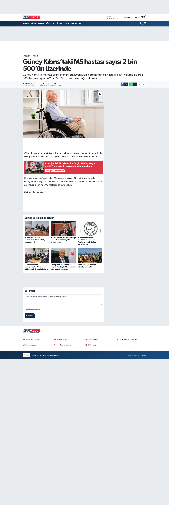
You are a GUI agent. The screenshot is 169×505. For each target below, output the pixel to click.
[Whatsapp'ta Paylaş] (131, 84)
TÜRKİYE (50, 24)
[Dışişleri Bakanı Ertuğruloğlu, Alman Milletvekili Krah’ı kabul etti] (37, 256)
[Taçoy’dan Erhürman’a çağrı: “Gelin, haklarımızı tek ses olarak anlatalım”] (63, 256)
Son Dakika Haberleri (64, 345)
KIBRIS (26, 24)
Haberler (26, 56)
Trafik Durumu (93, 339)
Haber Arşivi (92, 345)
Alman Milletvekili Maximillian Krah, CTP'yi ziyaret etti (35, 240)
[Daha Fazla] (135, 84)
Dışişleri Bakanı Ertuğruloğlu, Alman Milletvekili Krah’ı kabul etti (36, 267)
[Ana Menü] (144, 23)
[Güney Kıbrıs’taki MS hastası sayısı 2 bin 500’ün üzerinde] (64, 114)
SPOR (66, 24)
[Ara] (141, 23)
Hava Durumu (62, 339)
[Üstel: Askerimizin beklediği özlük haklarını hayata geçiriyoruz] (63, 229)
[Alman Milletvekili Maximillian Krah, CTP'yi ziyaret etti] (37, 229)
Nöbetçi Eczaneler (32, 339)
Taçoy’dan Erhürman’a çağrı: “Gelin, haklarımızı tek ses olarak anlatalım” (63, 267)
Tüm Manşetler (31, 345)
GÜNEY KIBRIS (37, 24)
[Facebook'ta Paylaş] (122, 84)
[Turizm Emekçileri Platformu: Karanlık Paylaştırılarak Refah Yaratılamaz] (90, 229)
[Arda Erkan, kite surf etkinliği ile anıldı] (90, 256)
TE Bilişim (143, 355)
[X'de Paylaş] (126, 84)
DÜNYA (59, 24)
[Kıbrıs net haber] (31, 17)
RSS (27, 355)
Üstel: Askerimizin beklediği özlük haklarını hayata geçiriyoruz (63, 240)
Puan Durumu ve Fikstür (128, 339)
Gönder (29, 316)
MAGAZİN (76, 24)
